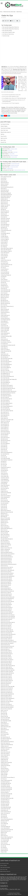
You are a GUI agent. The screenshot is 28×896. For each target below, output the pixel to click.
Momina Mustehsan (4, 541)
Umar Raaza (3, 822)
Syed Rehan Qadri (4, 804)
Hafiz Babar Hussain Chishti (6, 371)
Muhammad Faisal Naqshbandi (6, 598)
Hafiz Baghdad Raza (5, 373)
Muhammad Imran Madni (5, 626)
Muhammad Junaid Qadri (5, 632)
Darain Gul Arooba (4, 309)
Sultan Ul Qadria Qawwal (5, 780)
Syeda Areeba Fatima (5, 808)
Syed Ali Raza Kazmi (5, 790)
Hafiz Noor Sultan (4, 397)
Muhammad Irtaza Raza (5, 628)
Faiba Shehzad (3, 316)
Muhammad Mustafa (5, 644)
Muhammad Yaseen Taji (5, 699)
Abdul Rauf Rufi (4, 191)
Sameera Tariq (3, 756)
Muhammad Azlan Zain (5, 585)
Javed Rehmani (4, 474)
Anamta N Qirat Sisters (5, 260)
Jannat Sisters (3, 473)
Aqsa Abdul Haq (4, 263)
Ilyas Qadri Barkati (4, 453)
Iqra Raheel (3, 461)
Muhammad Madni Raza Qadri (6, 640)
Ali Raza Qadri (3, 242)
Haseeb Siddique (4, 427)
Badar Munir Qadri (4, 295)
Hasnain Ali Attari (4, 430)
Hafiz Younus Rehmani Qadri (6, 410)
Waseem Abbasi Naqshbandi (6, 837)
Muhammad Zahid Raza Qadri (6, 707)
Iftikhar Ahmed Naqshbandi (6, 452)
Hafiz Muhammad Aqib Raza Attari (7, 388)
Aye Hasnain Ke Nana (5, 124)
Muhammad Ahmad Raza (5, 558)
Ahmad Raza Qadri (4, 221)
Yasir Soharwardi (4, 840)
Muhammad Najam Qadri (5, 650)
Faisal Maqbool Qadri (5, 319)
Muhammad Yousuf (4, 702)
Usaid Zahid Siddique (5, 826)
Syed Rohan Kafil (4, 805)
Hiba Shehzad (3, 442)
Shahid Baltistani (4, 764)
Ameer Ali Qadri (4, 255)
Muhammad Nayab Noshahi (6, 653)
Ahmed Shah (3, 222)
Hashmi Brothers (4, 428)
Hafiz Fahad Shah (4, 377)
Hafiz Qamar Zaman (4, 401)
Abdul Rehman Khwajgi (5, 193)
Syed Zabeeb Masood (5, 807)
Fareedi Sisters (4, 325)
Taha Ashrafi (3, 814)
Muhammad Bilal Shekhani (6, 589)
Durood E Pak (3, 142)
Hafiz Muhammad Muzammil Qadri (7, 392)
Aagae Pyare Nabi (10, 166)
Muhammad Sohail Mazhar (6, 679)
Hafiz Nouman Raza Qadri (6, 398)
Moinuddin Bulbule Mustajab (6, 538)
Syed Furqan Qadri (4, 796)
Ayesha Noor (3, 288)
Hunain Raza (3, 449)
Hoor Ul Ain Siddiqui (4, 443)
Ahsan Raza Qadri (4, 225)
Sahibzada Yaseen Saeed (5, 747)
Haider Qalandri (4, 418)
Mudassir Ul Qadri (4, 550)
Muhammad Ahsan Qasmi (6, 562)
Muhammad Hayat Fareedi (6, 619)
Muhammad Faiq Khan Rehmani (7, 597)
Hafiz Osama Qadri (4, 400)
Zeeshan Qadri (3, 848)
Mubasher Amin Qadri (5, 543)
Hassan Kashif (3, 436)
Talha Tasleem (3, 817)
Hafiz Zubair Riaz (4, 412)
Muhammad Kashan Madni (6, 635)
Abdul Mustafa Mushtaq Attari (6, 187)
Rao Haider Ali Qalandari (5, 738)
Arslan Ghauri (3, 270)
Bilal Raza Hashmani (5, 303)
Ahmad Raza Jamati (4, 218)
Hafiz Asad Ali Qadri (4, 366)
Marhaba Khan (3, 521)
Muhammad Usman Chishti (6, 689)
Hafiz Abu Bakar (4, 357)
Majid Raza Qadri (4, 515)
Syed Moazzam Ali (4, 801)
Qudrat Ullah (3, 722)
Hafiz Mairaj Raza (4, 383)
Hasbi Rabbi (7, 150)
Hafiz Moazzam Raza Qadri (6, 385)
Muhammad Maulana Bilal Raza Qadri (8, 641)
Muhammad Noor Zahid (5, 655)
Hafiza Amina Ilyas (4, 413)
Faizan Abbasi (3, 321)
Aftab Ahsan (3, 213)
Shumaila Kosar (4, 771)
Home (1, 11)
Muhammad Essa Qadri (5, 592)
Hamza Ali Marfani (4, 425)
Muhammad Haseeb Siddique (6, 611)
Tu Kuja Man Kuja (10, 155)
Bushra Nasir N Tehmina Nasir (6, 306)
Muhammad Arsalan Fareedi (6, 574)
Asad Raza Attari (4, 273)
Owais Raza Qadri (4, 717)
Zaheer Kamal (3, 843)
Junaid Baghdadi (4, 479)
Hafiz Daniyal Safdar (5, 374)
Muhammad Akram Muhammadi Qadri (8, 564)
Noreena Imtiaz (4, 716)
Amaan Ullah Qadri (4, 252)
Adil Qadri (2, 209)
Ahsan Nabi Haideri (4, 224)
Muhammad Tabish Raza (5, 682)
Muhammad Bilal (4, 586)
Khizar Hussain (4, 500)
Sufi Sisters (3, 778)
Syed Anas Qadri (4, 792)
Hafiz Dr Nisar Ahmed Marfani (6, 376)
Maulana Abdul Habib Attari (6, 528)
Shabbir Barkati (4, 759)
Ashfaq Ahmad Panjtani (5, 275)
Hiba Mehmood (3, 439)
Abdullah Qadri (3, 199)
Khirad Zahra (3, 498)
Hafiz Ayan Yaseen (4, 370)
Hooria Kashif (3, 445)
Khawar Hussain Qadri (5, 495)
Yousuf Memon (3, 841)
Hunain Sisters (3, 450)
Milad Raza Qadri (4, 531)
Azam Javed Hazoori (5, 291)
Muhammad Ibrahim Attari (5, 623)
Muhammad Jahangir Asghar (6, 629)
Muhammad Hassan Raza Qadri (7, 617)
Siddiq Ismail (3, 774)
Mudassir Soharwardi (5, 549)
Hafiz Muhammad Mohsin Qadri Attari (8, 391)
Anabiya (2, 258)
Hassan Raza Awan (4, 437)
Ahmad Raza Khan (4, 219)
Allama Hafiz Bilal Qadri (5, 249)
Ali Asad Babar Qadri (5, 233)
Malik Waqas (3, 516)
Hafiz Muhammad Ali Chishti (6, 386)
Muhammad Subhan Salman (6, 680)
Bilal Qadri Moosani (4, 301)
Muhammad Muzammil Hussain (7, 646)
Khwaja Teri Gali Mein (10, 163)
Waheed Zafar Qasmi (5, 831)
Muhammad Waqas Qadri (5, 695)
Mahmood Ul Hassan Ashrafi (6, 512)
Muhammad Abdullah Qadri (6, 552)
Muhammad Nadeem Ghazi (6, 647)
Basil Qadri (3, 298)
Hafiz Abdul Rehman (4, 355)
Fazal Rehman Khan (4, 340)
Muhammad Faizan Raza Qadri (7, 601)
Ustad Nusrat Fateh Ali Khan (6, 829)
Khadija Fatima (3, 491)
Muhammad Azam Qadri (5, 583)
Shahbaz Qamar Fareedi (5, 762)
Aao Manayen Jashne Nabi (9, 152)
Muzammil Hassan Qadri (5, 708)
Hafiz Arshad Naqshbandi (5, 364)
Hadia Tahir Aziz (4, 354)
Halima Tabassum (4, 422)
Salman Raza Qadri (4, 753)
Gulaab (2, 352)
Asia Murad (3, 276)
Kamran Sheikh (4, 486)
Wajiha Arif (3, 834)
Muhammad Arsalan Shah (5, 577)
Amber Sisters (3, 254)
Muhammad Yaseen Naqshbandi (7, 698)
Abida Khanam (3, 202)
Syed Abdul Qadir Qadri (5, 783)
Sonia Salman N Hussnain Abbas (7, 777)
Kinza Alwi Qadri (4, 503)
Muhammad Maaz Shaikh (5, 638)
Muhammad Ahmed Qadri (5, 559)
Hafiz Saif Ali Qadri (4, 404)
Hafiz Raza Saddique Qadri (6, 403)
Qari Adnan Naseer (4, 719)
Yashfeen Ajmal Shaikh (5, 838)
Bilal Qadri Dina (4, 300)
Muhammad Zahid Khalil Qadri (6, 705)
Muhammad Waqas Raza (5, 696)
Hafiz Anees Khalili (4, 363)
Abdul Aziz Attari (4, 184)
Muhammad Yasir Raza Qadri (6, 701)
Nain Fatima (3, 711)
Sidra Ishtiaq (3, 775)
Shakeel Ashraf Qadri (5, 765)
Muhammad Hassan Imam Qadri (7, 614)
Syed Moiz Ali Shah (4, 802)
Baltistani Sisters (4, 297)
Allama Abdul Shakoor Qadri (6, 248)
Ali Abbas (2, 231)
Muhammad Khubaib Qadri (6, 637)
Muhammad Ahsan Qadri (5, 561)
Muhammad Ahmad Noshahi (6, 556)
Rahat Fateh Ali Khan (5, 726)
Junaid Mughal (3, 482)
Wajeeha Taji (3, 832)
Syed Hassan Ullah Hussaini (6, 798)
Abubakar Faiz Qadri (5, 205)
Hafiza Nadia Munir (4, 415)
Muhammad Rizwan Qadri (5, 661)
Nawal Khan (3, 713)
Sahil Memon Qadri (4, 749)
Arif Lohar (2, 267)
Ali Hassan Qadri (4, 237)
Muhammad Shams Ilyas (5, 676)
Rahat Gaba (3, 728)
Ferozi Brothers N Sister (5, 342)
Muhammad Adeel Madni (5, 555)
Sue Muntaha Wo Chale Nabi (13, 170)
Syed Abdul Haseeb (4, 781)
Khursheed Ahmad (4, 501)
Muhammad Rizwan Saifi (5, 662)
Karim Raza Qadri (4, 488)
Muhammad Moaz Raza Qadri (6, 643)
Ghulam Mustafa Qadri (5, 351)
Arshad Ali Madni (4, 269)
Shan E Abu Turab (4, 130)
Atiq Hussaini (3, 284)
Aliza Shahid (3, 246)
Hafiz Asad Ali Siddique (5, 367)
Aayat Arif (2, 179)
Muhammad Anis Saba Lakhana (7, 570)
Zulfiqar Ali (3, 851)
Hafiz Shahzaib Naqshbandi (6, 406)
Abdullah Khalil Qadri (5, 197)
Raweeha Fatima (4, 740)
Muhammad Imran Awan (5, 625)
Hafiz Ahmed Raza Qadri (5, 358)
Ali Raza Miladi (3, 240)
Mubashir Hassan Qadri (5, 544)
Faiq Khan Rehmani (4, 318)
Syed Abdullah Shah (4, 784)
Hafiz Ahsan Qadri (4, 360)
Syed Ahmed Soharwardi (5, 789)
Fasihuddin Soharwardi (5, 336)
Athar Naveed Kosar (4, 281)
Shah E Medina (8, 153)
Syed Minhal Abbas (4, 799)
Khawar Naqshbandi (4, 497)
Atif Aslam (3, 282)
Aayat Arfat (3, 178)
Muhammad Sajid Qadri (5, 664)
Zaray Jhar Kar (3, 136)
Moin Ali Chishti (4, 537)
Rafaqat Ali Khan (4, 725)
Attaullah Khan (3, 285)
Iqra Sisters (3, 464)
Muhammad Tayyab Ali (5, 683)
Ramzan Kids (3, 732)
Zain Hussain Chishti (5, 844)
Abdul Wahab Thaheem (5, 196)
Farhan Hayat (3, 331)
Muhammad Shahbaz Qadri (6, 671)
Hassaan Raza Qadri (5, 433)
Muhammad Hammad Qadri (6, 607)
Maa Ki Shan (3, 140)
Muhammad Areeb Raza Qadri (6, 573)
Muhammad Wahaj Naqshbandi (7, 693)
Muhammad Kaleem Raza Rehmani (7, 634)
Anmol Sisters (3, 261)
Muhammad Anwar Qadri (5, 571)
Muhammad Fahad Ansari (5, 594)
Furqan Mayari (3, 346)
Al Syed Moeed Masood (5, 230)
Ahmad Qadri (3, 216)
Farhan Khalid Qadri (4, 333)
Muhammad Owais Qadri (5, 656)
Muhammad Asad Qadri (5, 582)
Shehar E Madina (4, 126)
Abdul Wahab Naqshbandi (5, 194)
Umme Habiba (3, 823)
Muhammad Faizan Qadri (5, 600)
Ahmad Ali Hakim (4, 215)
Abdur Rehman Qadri (5, 200)
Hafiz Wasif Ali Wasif (5, 409)
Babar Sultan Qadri (4, 294)
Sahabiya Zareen (4, 746)
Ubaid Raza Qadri (4, 820)
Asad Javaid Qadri (4, 272)
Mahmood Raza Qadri (5, 510)
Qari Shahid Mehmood (5, 720)
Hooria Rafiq (3, 446)
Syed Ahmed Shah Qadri (5, 787)
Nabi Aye (2, 134)
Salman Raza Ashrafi (5, 752)
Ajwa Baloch (3, 227)
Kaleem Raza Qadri (4, 485)
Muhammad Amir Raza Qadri (6, 567)
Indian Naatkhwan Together (6, 459)
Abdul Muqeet (3, 185)
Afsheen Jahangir (4, 212)
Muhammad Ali (3, 565)
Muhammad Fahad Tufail (5, 595)
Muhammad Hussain (5, 620)
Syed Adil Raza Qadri (5, 786)
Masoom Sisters (4, 525)
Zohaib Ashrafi (3, 850)
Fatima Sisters (3, 339)
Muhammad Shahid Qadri (5, 674)
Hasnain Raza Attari (4, 431)
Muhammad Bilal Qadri (5, 588)
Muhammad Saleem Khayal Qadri (7, 665)
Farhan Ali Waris (4, 330)
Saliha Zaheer (3, 750)
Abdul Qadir (3, 188)
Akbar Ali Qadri (3, 228)
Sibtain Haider (3, 772)
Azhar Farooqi (3, 292)
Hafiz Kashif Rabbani (5, 382)
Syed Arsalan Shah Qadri (5, 793)
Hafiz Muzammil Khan (5, 394)
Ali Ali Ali (7, 168)
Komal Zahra (3, 504)
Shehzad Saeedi (4, 768)
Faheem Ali (3, 313)
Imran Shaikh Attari (4, 458)
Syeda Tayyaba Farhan (5, 811)
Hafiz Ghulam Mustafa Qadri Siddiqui (8, 379)
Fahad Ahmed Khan (4, 312)
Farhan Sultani (3, 334)
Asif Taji (2, 278)
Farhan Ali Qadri (4, 328)
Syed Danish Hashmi (5, 795)
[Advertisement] (14, 52)
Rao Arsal (2, 735)
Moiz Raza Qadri (4, 540)
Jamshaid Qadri (4, 470)
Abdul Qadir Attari (4, 190)
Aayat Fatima (3, 181)
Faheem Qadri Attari (4, 315)
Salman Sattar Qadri (4, 755)
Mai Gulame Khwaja (10, 165)
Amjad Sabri (3, 257)
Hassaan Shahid (4, 434)
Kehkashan (3, 489)
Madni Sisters (3, 509)
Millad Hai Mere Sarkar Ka (6, 132)
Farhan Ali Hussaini (4, 327)
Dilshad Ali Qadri (4, 310)
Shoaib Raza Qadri (4, 769)
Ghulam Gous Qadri (4, 349)
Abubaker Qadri (4, 206)
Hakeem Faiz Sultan (4, 421)
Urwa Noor (3, 825)
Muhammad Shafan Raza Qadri (7, 670)
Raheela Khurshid (4, 729)
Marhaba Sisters (4, 522)
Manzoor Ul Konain (4, 518)
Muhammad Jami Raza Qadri (6, 631)
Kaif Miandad (3, 483)
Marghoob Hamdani (4, 519)
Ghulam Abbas (3, 348)
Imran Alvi (3, 455)
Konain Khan (3, 506)
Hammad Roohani (4, 424)
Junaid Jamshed (4, 480)
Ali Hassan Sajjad (4, 239)
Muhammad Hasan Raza (5, 610)
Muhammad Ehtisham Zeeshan (7, 591)
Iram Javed (3, 465)
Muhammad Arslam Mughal (6, 580)
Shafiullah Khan (4, 761)
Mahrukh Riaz (3, 513)
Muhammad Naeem (4, 649)
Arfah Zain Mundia (4, 266)
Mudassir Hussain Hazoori (6, 547)
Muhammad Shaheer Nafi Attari (7, 673)
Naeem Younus (4, 710)
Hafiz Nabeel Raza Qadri (5, 395)
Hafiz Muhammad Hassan (6, 389)
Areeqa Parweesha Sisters (6, 264)
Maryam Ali (3, 524)
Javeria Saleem (4, 476)
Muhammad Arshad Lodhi (5, 579)
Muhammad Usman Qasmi (6, 690)
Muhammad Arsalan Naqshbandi (7, 576)
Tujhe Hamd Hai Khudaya (5, 128)
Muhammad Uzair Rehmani (6, 692)
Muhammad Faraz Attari (5, 603)
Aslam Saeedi (3, 279)
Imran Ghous (3, 456)
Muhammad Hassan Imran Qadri (7, 616)
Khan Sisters (3, 494)
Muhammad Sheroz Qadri (5, 677)
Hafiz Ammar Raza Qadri (5, 361)
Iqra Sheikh (3, 462)
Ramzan (2, 731)
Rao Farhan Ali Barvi (5, 737)
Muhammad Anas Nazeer (5, 568)
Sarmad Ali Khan (4, 758)
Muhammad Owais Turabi (5, 658)
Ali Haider (2, 234)
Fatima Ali (3, 337)
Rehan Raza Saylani (4, 743)
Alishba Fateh (3, 243)
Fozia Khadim (3, 343)
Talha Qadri (3, 816)
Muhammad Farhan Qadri (5, 604)
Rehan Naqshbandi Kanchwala (6, 741)
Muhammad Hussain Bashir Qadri (7, 622)
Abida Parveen (3, 203)
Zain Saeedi (3, 847)
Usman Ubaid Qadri (4, 828)
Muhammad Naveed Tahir (5, 652)
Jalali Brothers (3, 468)
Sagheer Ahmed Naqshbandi (6, 744)
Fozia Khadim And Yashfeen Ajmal (7, 345)
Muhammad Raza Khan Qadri (6, 659)
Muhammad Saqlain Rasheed (6, 668)
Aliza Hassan (3, 245)
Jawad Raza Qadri (4, 477)
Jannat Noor (3, 471)
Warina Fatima (3, 835)
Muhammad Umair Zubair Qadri (9, 11)
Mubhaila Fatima (4, 546)
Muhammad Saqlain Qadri (6, 667)
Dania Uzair (3, 307)
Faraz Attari (3, 324)
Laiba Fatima (3, 507)
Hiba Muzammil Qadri (5, 440)
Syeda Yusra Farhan (4, 813)
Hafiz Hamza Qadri (4, 380)
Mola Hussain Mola (9, 148)
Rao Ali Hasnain (4, 734)
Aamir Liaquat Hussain (5, 176)
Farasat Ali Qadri (4, 322)
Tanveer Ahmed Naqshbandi (6, 819)
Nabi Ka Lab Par (4, 138)
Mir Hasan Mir (3, 532)
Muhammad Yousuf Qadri (5, 704)
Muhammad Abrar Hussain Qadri (7, 553)
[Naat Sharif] (14, 4)
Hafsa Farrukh (3, 416)
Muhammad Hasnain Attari (6, 613)
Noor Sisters (3, 714)
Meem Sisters (3, 529)
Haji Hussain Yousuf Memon (6, 419)
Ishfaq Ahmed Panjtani (5, 467)
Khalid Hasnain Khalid (5, 492)
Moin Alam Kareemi (4, 535)
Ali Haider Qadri (4, 236)
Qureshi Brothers (4, 723)
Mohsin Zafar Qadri (4, 534)
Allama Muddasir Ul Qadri (5, 251)
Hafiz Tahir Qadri (4, 407)
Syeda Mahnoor (4, 810)
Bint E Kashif (3, 304)
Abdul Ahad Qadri (4, 182)
